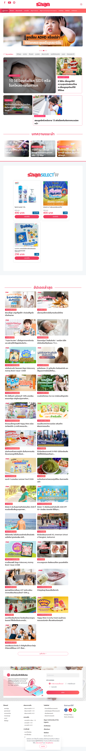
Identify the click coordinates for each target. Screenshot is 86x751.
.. (73, 715)
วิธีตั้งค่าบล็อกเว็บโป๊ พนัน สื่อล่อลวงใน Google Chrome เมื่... (42, 152)
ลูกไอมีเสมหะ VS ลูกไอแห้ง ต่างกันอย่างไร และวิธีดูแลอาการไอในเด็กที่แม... (52, 369)
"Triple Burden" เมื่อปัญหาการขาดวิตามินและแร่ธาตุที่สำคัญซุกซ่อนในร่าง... (19, 341)
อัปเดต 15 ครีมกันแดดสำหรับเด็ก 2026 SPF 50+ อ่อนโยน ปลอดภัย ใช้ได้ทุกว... (52, 508)
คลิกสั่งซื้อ (27, 217)
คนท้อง (25, 54)
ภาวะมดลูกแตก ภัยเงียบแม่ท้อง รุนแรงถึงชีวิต (52, 562)
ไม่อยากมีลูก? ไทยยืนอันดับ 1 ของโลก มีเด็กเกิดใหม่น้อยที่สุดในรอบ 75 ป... (51, 341)
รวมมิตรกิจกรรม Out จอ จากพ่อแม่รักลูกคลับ (52, 396)
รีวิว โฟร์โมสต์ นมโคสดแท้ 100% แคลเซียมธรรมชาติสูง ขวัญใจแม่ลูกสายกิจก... (19, 397)
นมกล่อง (37, 54)
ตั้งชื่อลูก (19, 54)
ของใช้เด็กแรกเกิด (55, 54)
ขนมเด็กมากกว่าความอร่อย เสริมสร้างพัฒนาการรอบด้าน (49, 425)
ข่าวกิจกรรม (74, 11)
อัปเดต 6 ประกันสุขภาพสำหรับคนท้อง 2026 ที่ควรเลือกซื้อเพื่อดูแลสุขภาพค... (20, 508)
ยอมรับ (43, 746)
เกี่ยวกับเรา (47, 729)
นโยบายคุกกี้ (39, 743)
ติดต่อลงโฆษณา (48, 736)
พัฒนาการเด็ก (19, 11)
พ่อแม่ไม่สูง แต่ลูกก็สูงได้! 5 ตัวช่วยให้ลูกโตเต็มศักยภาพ (19, 314)
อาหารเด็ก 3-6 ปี (10, 337)
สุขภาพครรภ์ (9, 504)
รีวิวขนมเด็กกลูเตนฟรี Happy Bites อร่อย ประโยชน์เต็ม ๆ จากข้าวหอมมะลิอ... (19, 425)
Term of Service (68, 717)
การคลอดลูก (7, 716)
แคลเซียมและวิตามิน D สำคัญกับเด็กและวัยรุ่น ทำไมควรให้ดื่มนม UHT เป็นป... (20, 646)
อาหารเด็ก (26, 11)
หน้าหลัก (6, 11)
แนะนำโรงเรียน (41, 448)
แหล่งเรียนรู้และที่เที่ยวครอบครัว (52, 711)
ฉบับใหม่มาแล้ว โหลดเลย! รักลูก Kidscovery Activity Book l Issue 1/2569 (20, 369)
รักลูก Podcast (34, 11)
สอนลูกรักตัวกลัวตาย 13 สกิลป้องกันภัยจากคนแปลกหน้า (57, 122)
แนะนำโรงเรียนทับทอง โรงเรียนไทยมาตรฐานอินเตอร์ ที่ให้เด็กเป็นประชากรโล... (20, 619)
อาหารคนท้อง (41, 476)
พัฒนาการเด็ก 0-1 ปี (14, 75)
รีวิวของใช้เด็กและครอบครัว (12, 393)
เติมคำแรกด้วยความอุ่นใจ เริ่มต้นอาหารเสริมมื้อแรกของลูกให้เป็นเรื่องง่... (19, 452)
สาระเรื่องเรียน (8, 100)
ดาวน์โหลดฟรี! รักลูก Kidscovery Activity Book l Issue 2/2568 (19, 563)
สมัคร (62, 692)
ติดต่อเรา (46, 733)
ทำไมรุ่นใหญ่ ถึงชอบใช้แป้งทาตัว (48, 590)
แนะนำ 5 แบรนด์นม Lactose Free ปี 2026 (19, 479)
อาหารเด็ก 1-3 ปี (42, 310)
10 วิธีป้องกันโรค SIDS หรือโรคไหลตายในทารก (30, 83)
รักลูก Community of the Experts (48, 11)
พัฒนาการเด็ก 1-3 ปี (46, 116)
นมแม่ (63, 54)
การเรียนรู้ (61, 11)
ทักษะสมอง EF (70, 54)
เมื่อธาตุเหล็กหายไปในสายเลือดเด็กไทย (50, 313)
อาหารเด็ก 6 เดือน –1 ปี (43, 421)
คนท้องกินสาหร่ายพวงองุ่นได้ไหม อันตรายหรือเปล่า (52, 480)
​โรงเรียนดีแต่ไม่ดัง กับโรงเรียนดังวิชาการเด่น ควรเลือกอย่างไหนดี (17, 107)
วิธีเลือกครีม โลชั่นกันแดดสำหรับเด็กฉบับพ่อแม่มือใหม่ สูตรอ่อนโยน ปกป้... (19, 536)
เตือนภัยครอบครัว (49, 713)
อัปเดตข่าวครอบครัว (40, 116)
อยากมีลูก (6, 708)
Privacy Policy (68, 715)
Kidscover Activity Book (12, 365)
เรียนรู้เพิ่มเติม (49, 743)
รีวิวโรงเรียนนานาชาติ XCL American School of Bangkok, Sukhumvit (52, 536)
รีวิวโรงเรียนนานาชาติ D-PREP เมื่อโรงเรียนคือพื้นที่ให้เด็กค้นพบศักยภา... (52, 452)
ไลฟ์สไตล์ (67, 11)
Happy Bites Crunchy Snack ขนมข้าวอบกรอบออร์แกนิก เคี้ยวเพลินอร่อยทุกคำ (51, 619)
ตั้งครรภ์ (12, 11)
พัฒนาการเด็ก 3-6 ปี (63, 77)
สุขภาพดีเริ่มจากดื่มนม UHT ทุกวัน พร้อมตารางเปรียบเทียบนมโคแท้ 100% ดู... (18, 591)
